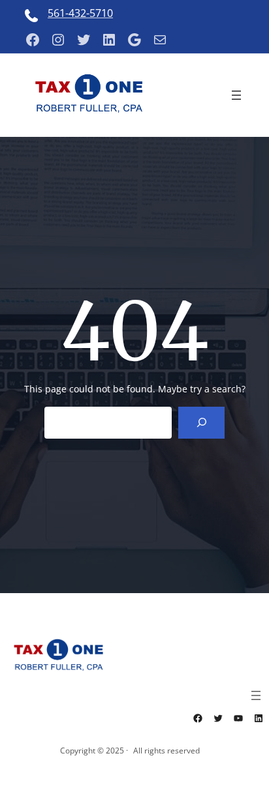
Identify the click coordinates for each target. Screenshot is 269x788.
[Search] (201, 423)
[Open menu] (236, 95)
